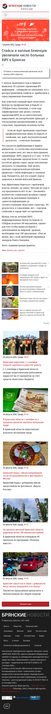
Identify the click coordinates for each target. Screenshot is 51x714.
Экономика (8, 631)
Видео (41, 636)
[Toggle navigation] (5, 15)
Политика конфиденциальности (17, 645)
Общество (17, 626)
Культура (7, 636)
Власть (6, 626)
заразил (21, 250)
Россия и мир (41, 631)
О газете (15, 640)
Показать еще (25, 604)
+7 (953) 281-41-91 (36, 686)
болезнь (10, 250)
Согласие (38, 645)
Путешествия (29, 636)
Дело (30, 631)
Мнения (20, 631)
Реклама (26, 640)
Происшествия (32, 626)
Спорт (17, 636)
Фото (6, 640)
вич (15, 250)
